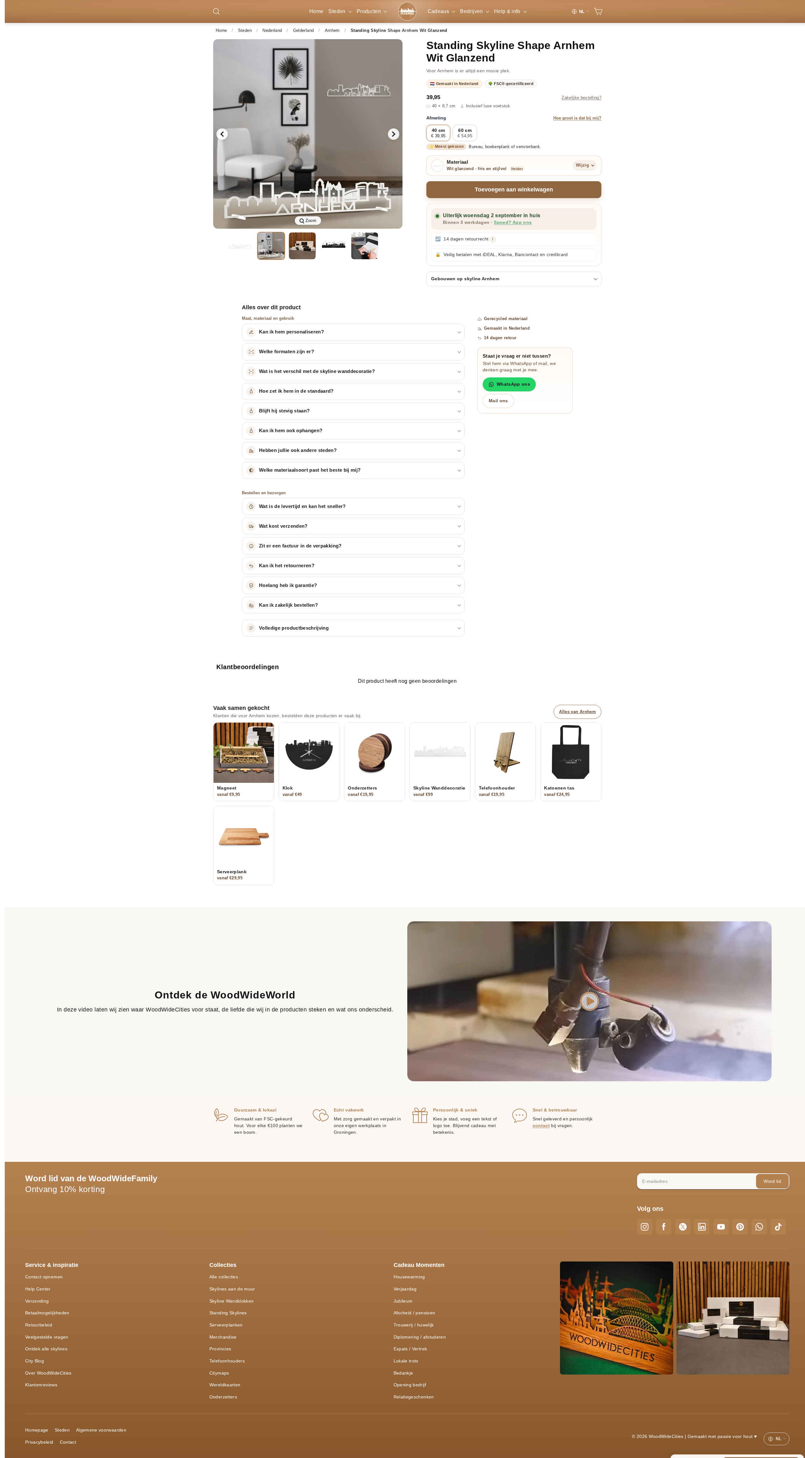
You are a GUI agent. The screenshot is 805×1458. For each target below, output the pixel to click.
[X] (682, 1226)
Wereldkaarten (225, 1384)
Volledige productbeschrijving (294, 628)
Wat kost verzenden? (283, 526)
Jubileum (403, 1301)
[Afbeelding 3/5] (302, 246)
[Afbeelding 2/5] (271, 246)
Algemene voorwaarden (101, 1430)
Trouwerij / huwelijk (414, 1324)
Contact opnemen (44, 1276)
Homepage (36, 1430)
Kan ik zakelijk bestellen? (288, 605)
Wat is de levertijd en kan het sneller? (302, 506)
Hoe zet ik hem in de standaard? (296, 391)
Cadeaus (439, 11)
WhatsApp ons (513, 384)
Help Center (38, 1288)
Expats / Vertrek (410, 1348)
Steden (337, 11)
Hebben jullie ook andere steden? (298, 450)
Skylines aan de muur (232, 1288)
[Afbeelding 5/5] (365, 246)
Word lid (772, 1181)
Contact (68, 1442)
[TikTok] (778, 1226)
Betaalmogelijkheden (47, 1312)
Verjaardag (405, 1288)
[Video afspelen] (589, 1001)
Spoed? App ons (513, 222)
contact (541, 1125)
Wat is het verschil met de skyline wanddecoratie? (317, 371)
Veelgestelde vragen (46, 1337)
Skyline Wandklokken (231, 1301)
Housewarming (409, 1276)
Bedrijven (472, 11)
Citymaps (219, 1373)
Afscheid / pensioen (414, 1312)
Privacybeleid (39, 1442)
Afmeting (513, 117)
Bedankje (403, 1373)
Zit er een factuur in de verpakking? (300, 545)
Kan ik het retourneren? (286, 565)
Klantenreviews (41, 1384)
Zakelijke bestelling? (581, 98)
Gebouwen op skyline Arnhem (465, 278)
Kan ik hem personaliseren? (291, 331)
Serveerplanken (226, 1324)
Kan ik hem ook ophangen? (290, 430)
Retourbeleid (38, 1324)
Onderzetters (223, 1396)
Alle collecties (223, 1276)
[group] (307, 134)
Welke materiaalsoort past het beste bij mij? (309, 470)
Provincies (220, 1348)
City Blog (34, 1360)
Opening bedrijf (410, 1384)
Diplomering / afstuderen (420, 1337)
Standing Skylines (228, 1312)
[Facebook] (663, 1226)
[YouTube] (721, 1226)
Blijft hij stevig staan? (284, 410)
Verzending (37, 1301)
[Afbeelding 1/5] (240, 246)
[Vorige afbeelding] (222, 134)
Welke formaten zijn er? (286, 351)
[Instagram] (644, 1226)
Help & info (508, 11)
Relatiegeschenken (414, 1396)
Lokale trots (406, 1360)
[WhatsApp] (759, 1226)
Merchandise (223, 1337)
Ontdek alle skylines (46, 1348)
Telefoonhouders (227, 1360)
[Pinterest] (740, 1226)
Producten (369, 11)
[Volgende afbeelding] (393, 134)
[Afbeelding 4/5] (333, 246)
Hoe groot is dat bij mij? (577, 118)
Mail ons (498, 400)
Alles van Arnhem (577, 711)
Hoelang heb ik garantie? (288, 585)
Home (316, 11)
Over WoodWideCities (48, 1373)
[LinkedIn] (702, 1226)
